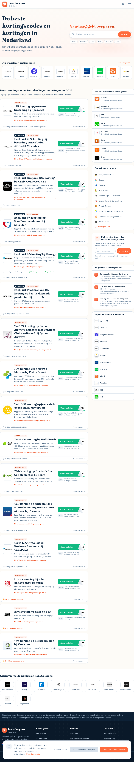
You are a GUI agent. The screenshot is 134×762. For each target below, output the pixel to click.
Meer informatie (33, 754)
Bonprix (108, 42)
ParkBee (83, 42)
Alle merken (41, 734)
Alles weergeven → (125, 63)
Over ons (74, 734)
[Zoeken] (123, 4)
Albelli (73, 42)
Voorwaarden (110, 734)
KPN (99, 42)
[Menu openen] (129, 4)
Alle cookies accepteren (113, 750)
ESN (92, 42)
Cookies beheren (60, 750)
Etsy (117, 42)
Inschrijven (124, 251)
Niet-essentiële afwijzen (84, 750)
